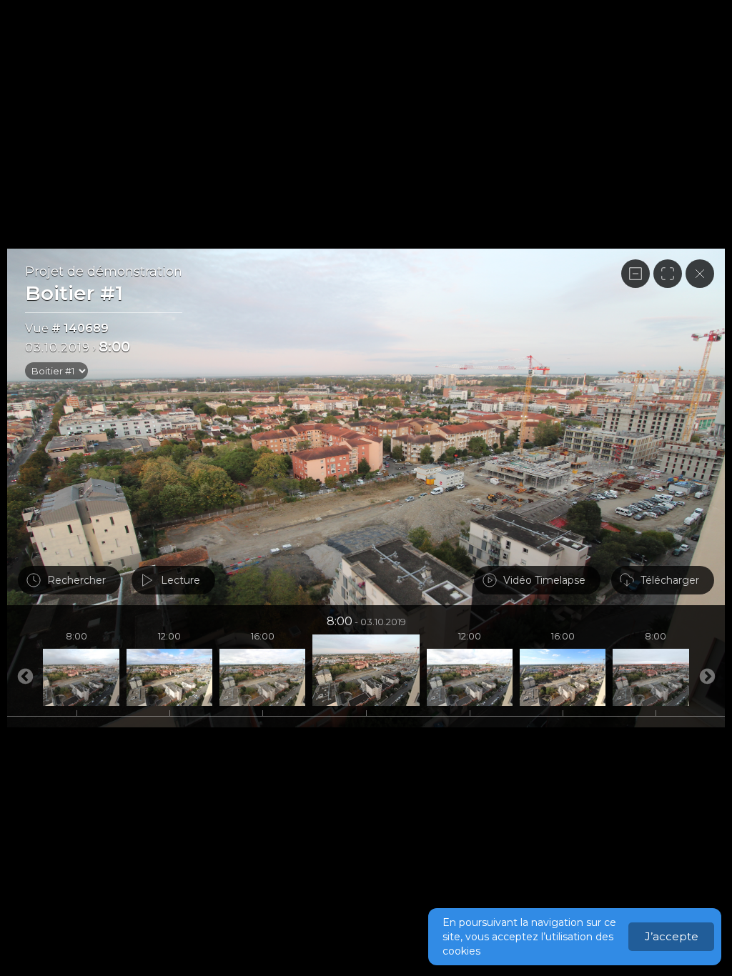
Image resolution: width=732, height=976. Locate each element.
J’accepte (671, 936)
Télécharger (669, 580)
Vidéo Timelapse (544, 580)
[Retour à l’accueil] (700, 273)
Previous (707, 677)
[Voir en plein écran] (667, 273)
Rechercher (76, 580)
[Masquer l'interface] (635, 273)
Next (25, 677)
